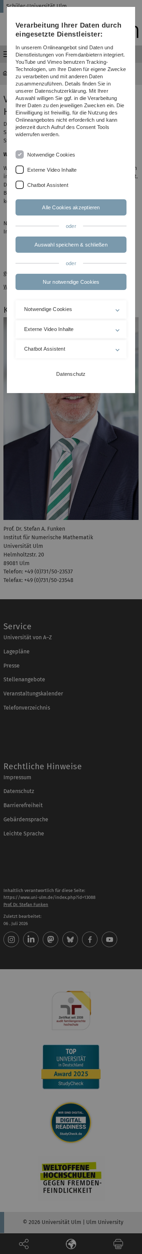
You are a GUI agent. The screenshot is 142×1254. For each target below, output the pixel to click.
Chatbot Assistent (47, 185)
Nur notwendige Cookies (71, 282)
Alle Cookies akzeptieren (71, 207)
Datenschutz (70, 374)
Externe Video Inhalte (52, 170)
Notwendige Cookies (51, 155)
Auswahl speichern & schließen (71, 245)
